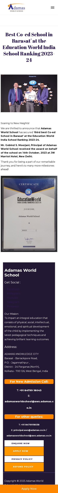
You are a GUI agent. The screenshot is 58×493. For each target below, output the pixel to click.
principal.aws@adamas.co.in (30, 430)
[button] (18, 443)
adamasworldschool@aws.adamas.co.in (29, 435)
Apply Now (29, 488)
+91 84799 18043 (30, 390)
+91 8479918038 (30, 424)
